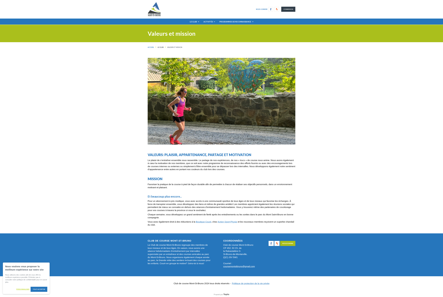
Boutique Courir (203, 222)
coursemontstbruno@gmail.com (239, 266)
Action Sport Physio (227, 222)
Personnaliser (22, 289)
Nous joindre (261, 9)
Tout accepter (39, 289)
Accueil (151, 47)
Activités (208, 22)
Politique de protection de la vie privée (250, 283)
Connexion (288, 9)
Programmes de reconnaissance (235, 22)
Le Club (193, 22)
